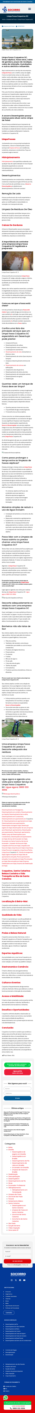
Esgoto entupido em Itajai (14, 854)
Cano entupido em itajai (16, 859)
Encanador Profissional (16, 1185)
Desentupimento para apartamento (13, 823)
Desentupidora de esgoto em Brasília (19, 1153)
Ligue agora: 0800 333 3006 (15, 788)
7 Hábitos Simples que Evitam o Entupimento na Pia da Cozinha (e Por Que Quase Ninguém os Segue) (17, 1119)
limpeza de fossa (14, 148)
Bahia (10, 1147)
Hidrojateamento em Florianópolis (19, 1191)
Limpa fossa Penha (26, 850)
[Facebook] (20, 1280)
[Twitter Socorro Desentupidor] (16, 1280)
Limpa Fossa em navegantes (11, 850)
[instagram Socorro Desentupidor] (12, 1280)
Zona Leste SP (13, 1230)
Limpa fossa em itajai (18, 848)
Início (3, 19)
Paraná (11, 1199)
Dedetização (13, 1174)
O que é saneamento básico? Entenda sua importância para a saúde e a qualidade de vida (16, 1125)
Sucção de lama (14, 1226)
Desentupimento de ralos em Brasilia (19, 1164)
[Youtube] (24, 1280)
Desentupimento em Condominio (12, 816)
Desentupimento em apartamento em (14, 819)
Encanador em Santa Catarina (11, 841)
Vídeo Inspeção (14, 1228)
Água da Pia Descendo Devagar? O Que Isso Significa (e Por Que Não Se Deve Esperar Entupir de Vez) (17, 1113)
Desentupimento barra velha (18, 814)
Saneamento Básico (15, 1201)
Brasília (11, 1150)
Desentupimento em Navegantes (12, 810)
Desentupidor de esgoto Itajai (11, 825)
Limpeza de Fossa (12, 19)
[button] (30, 9)
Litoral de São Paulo (15, 1197)
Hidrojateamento (7, 161)
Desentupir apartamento (22, 832)
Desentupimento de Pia (20, 1161)
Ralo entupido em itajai (15, 861)
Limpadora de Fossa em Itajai (11, 845)
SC (3, 821)
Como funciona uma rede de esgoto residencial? (14, 1130)
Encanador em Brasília (20, 1167)
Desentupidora (7, 186)
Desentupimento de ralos (14, 352)
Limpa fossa (29, 848)
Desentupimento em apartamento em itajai (18, 821)
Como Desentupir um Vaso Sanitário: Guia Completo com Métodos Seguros (16, 1134)
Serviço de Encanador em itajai (17, 839)
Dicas (10, 1183)
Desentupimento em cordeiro (11, 812)
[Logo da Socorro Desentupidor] (13, 9)
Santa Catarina (14, 1203)
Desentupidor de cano (20, 828)
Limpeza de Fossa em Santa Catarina (20, 1211)
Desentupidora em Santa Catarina (19, 1206)
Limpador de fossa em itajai (18, 843)
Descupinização (14, 1176)
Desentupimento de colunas (15, 365)
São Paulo (11, 1223)
